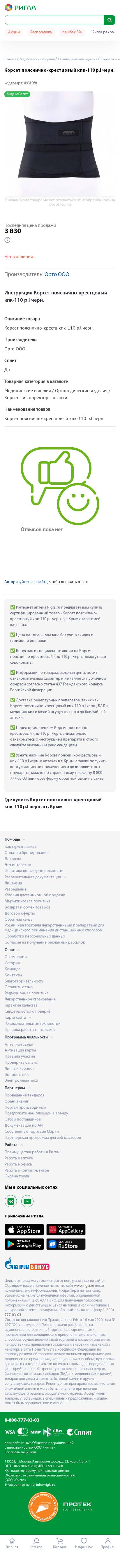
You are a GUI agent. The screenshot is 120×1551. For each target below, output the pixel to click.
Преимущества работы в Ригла (32, 1152)
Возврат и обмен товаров (27, 907)
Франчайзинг (17, 1101)
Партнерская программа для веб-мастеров (43, 1138)
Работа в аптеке (19, 1158)
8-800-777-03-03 (22, 1420)
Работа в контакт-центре (27, 1170)
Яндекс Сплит (17, 94)
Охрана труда (17, 1176)
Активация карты (20, 1050)
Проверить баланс (21, 1062)
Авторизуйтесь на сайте (25, 582)
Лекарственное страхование (30, 999)
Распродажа (41, 32)
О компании (16, 957)
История (12, 963)
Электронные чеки (21, 1080)
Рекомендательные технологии (33, 1024)
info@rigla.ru (45, 1485)
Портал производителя (25, 1107)
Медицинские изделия (37, 59)
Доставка (13, 859)
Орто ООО (57, 275)
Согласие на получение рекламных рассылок (45, 942)
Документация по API (24, 1125)
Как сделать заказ (20, 847)
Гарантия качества (21, 1005)
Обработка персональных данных (35, 936)
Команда (12, 969)
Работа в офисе (18, 1164)
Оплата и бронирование (27, 853)
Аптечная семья (19, 1045)
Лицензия (13, 883)
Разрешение (16, 889)
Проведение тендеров (25, 1095)
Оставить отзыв (19, 987)
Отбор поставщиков (23, 1119)
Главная (10, 59)
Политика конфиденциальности (33, 871)
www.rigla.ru (84, 1286)
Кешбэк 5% (72, 32)
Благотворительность (24, 981)
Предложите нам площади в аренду (36, 1113)
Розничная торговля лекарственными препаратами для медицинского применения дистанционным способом (54, 928)
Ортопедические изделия (77, 59)
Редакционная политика (27, 993)
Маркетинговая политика (28, 901)
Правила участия (20, 1056)
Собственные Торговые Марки (32, 1132)
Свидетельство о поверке (27, 1011)
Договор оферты (20, 913)
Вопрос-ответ (17, 1075)
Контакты (13, 975)
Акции (14, 32)
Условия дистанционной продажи (35, 895)
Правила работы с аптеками (30, 1030)
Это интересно (18, 865)
